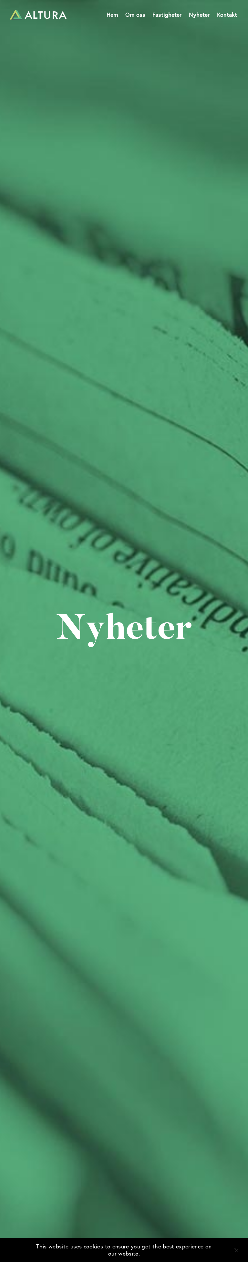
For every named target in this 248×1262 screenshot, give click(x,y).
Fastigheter (167, 14)
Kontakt (227, 14)
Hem (112, 14)
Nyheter (199, 14)
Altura (38, 15)
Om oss (135, 14)
